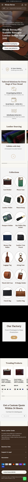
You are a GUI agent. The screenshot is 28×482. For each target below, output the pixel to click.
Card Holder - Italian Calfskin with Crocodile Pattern (18, 381)
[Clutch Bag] (7, 293)
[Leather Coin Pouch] (21, 237)
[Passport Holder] (7, 217)
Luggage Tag (7, 265)
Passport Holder (7, 225)
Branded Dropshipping (10, 44)
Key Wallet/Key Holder (20, 226)
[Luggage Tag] (7, 257)
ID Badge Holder (20, 283)
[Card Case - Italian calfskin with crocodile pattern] (7, 372)
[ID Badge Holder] (21, 275)
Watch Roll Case (7, 283)
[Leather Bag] (21, 293)
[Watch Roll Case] (7, 275)
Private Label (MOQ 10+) (10, 48)
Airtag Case (20, 265)
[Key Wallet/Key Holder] (21, 217)
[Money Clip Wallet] (7, 237)
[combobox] (14, 8)
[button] (25, 4)
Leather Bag (21, 301)
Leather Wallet (7, 207)
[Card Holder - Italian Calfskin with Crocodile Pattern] (19, 372)
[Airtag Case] (21, 257)
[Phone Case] (21, 182)
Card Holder (7, 190)
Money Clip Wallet (7, 246)
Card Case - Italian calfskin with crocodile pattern (6, 381)
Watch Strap (20, 207)
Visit (14, 337)
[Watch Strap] (21, 199)
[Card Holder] (7, 182)
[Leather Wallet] (7, 199)
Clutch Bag (7, 301)
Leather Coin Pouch (20, 246)
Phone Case (20, 190)
